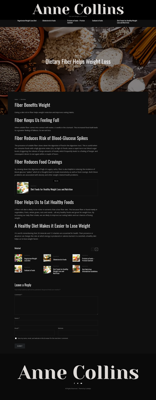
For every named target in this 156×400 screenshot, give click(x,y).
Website (60, 328)
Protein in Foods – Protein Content (76, 21)
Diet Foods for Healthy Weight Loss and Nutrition (127, 21)
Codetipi (88, 389)
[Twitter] (77, 383)
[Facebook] (74, 383)
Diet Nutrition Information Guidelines (90, 270)
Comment (18, 295)
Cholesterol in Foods (49, 20)
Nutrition (78, 55)
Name (17, 318)
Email (17, 328)
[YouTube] (81, 383)
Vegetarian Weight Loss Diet (27, 20)
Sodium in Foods (97, 20)
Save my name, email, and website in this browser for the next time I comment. (43, 338)
